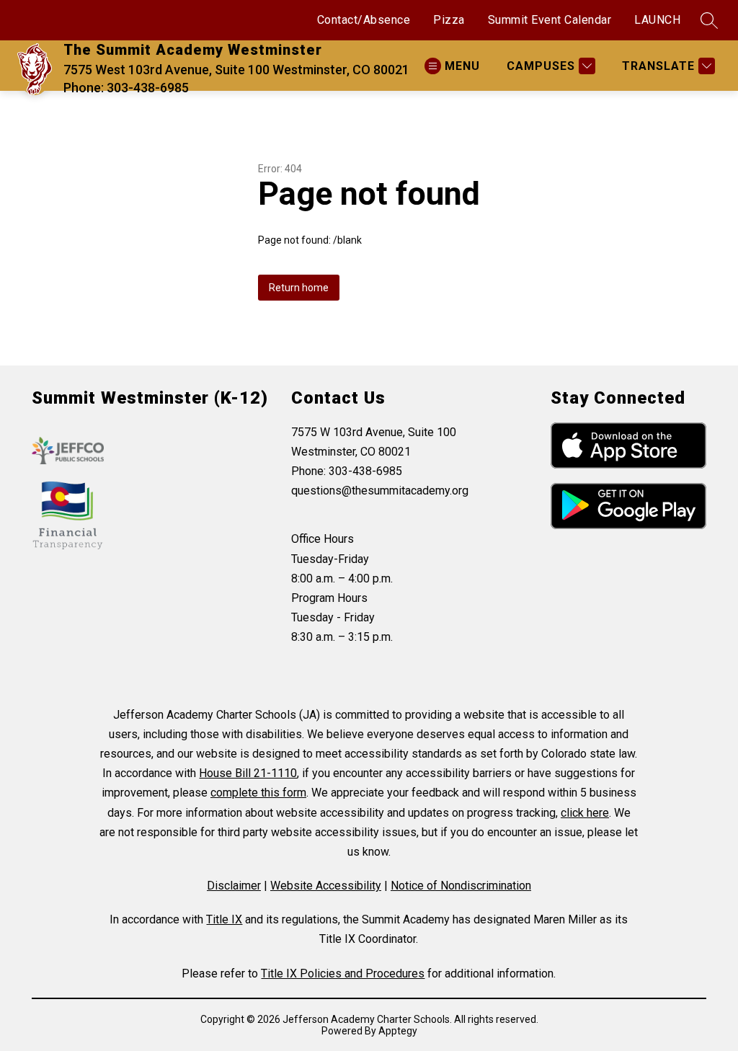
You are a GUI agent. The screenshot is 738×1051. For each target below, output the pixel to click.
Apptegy (397, 1031)
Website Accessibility (325, 885)
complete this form (258, 792)
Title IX (224, 919)
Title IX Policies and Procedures (342, 973)
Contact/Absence (364, 20)
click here (585, 813)
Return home (299, 287)
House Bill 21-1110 (248, 773)
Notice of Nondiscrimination (461, 885)
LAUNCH (657, 20)
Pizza (449, 20)
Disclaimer (234, 885)
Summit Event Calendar (550, 20)
